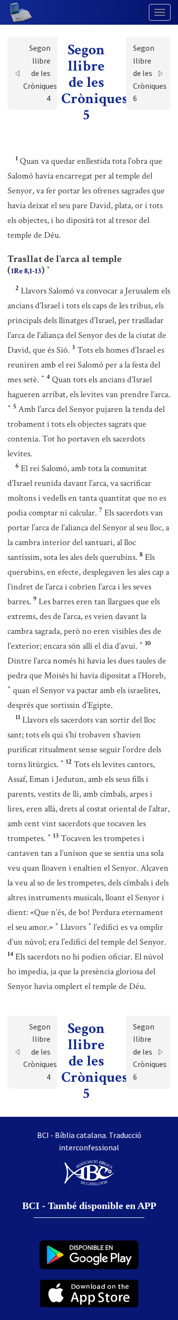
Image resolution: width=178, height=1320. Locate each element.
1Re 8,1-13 (26, 271)
